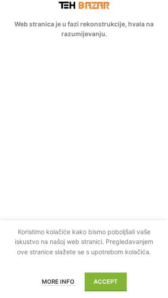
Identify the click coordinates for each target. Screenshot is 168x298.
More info (59, 281)
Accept (106, 281)
